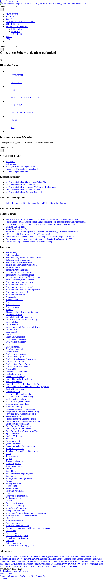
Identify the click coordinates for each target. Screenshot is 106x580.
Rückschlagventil (13, 463)
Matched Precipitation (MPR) (18, 401)
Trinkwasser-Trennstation (17, 496)
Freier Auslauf (12, 352)
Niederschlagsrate (13, 416)
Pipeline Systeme (13, 434)
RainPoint (21, 566)
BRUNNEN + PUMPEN (22, 112)
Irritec (70, 561)
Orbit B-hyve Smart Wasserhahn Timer (22, 431)
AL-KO (13, 556)
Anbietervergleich (13, 252)
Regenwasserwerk (14, 456)
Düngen (9, 334)
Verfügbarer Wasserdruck (17, 511)
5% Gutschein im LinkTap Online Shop (23, 184)
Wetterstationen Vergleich (17, 535)
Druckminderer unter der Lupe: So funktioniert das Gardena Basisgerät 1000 (39, 239)
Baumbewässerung (14, 267)
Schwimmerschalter (14, 466)
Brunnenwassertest (14, 307)
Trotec (38, 566)
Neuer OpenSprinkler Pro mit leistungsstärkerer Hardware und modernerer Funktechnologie (46, 222)
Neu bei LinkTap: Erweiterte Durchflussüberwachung (29, 241)
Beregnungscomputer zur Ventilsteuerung (24, 277)
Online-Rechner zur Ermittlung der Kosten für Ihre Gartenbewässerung (36, 203)
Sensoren (10, 468)
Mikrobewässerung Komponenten (20, 409)
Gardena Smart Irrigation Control (48, 559)
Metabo (99, 561)
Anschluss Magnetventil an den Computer (24, 257)
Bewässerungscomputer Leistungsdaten (23, 289)
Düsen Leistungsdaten (15, 337)
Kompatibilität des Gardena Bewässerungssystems (27, 386)
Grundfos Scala (38, 561)
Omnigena (45, 564)
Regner (9, 458)
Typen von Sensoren (14, 503)
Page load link (6, 574)
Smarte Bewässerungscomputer (19, 473)
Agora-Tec (4, 556)
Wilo (69, 566)
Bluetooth (74, 556)
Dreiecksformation (14, 314)
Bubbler (9, 309)
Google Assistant (14, 561)
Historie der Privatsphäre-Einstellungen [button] (23, 169)
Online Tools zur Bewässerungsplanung (23, 421)
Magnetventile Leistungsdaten (19, 399)
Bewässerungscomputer (16, 285)
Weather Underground (51, 566)
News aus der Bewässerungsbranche (21, 414)
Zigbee (74, 566)
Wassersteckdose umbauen (17, 525)
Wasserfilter (11, 518)
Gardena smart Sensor (73, 559)
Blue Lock (64, 556)
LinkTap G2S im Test (15, 227)
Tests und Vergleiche (15, 491)
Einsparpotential (13, 347)
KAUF (14, 90)
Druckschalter (12, 329)
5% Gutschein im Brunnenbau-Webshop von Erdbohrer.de (31, 187)
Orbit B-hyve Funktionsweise (18, 426)
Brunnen (9, 302)
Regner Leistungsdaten (16, 461)
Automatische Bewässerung (18, 260)
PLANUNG (16, 82)
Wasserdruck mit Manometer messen (21, 515)
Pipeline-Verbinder (14, 436)
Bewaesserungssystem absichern (20, 280)
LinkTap (84, 561)
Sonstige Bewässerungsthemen (19, 478)
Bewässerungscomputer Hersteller (20, 287)
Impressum (10, 161)
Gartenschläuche (13, 369)
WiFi (64, 566)
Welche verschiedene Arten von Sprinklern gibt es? (28, 234)
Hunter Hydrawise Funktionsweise (21, 379)
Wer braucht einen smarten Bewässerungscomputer (28, 528)
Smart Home (11, 471)
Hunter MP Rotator (14, 381)
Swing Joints (11, 486)
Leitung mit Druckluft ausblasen (20, 394)
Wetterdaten (11, 530)
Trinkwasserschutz (14, 498)
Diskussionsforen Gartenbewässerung (22, 312)
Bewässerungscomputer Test (18, 292)
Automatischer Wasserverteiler (19, 262)
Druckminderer (12, 324)
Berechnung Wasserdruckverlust (20, 275)
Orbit (66, 564)
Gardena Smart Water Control (18, 364)
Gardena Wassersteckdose (17, 366)
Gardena (30, 559)
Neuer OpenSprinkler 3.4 (17, 229)
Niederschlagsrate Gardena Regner (21, 419)
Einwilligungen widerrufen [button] (17, 171)
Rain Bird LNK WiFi (15, 448)
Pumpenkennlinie (13, 441)
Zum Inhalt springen (9, 1)
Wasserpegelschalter (14, 520)
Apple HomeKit (52, 556)
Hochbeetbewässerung (15, 376)
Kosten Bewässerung (15, 389)
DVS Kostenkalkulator (16, 342)
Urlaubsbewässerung (15, 506)
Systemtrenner (12, 488)
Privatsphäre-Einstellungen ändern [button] (20, 166)
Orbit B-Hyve (75, 564)
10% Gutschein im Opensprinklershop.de (23, 189)
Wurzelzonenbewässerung (17, 538)
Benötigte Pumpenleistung (17, 270)
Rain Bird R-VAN (8, 566)
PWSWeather (88, 564)
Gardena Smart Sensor (15, 361)
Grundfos (26, 561)
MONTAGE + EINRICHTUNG (25, 97)
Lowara (92, 561)
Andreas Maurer (38, 556)
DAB (88, 556)
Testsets (9, 493)
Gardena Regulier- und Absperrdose (21, 359)
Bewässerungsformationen (17, 294)
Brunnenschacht (13, 304)
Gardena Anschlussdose (16, 354)
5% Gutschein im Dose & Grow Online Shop (25, 192)
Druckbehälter (12, 322)
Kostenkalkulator (13, 391)
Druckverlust (11, 332)
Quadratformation (13, 443)
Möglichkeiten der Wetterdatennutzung (22, 411)
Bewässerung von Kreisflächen (19, 282)
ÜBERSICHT (17, 75)
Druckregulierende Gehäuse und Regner (23, 327)
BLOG (14, 120)
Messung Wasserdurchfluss (17, 404)
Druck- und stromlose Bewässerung (21, 319)
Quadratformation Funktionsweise (20, 446)
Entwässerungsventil (14, 349)
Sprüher (9, 481)
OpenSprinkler (57, 564)
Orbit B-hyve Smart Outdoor (18, 429)
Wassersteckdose (13, 523)
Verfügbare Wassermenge (17, 508)
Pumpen (9, 438)
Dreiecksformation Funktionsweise (21, 317)
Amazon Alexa (23, 556)
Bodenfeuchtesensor (14, 299)
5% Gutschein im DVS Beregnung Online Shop (26, 182)
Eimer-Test (10, 344)
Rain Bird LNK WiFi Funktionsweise (22, 451)
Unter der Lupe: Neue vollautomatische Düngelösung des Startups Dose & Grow (41, 237)
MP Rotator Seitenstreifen (22, 564)
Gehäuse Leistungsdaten (16, 371)
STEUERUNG (17, 105)
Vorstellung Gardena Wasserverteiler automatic (26, 513)
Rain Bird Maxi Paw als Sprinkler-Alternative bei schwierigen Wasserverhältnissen (42, 232)
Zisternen (10, 540)
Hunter (54, 561)
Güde (47, 561)
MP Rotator (5, 564)
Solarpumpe (11, 476)
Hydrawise (62, 561)
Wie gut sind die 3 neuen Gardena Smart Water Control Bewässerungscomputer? (41, 224)
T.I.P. (28, 566)
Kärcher (76, 561)
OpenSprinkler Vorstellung (17, 424)
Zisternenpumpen (13, 543)
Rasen (8, 453)
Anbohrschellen (12, 255)
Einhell (13, 559)
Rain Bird (98, 564)
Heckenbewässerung (15, 374)
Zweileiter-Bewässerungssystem (20, 545)
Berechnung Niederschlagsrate (19, 272)
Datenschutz (11, 164)
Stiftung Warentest (14, 483)
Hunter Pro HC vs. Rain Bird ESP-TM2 (23, 384)
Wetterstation (11, 533)
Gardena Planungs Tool (16, 357)
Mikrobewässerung (14, 406)
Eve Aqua (21, 559)
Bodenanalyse (12, 297)
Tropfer (9, 501)
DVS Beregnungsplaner (16, 339)
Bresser (82, 556)
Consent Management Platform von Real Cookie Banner (24, 576)
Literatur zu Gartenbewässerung (19, 396)
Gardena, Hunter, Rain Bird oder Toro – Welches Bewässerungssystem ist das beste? (42, 219)
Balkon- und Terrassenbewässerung (21, 265)
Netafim (37, 564)
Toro (33, 566)
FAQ (13, 127)
